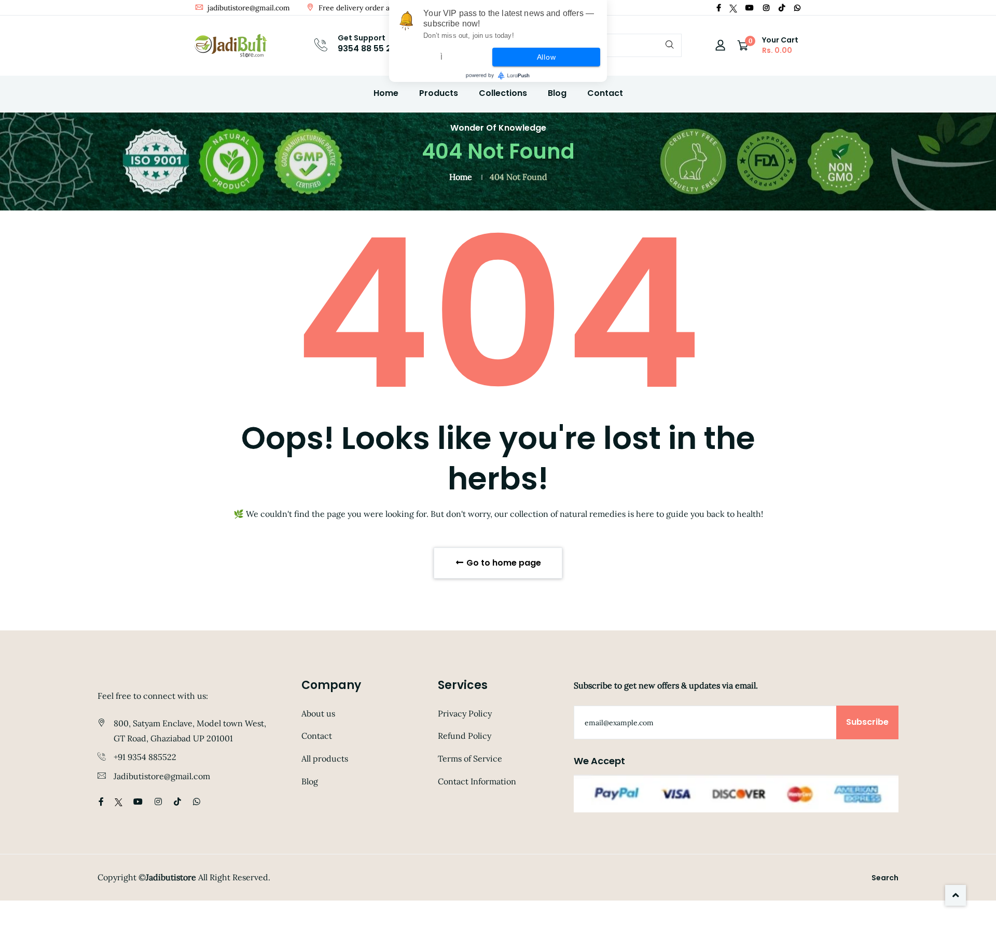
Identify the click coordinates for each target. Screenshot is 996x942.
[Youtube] (749, 7)
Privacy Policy (465, 713)
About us (318, 713)
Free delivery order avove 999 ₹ (371, 7)
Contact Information (477, 781)
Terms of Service (470, 758)
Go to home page (502, 563)
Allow (546, 57)
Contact (605, 93)
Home (386, 93)
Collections (503, 93)
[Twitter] (733, 7)
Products (438, 93)
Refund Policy (464, 735)
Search (885, 878)
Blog (557, 93)
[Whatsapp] (797, 7)
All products (324, 758)
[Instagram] (766, 7)
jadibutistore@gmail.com (247, 7)
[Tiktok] (782, 7)
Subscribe (867, 722)
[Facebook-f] (718, 7)
